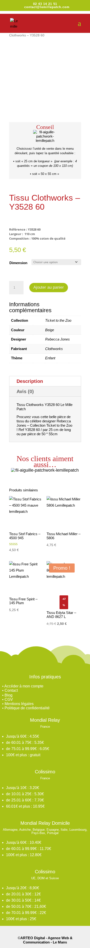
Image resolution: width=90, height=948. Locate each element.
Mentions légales (19, 704)
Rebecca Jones (57, 339)
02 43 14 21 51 (45, 4)
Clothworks (54, 349)
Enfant (50, 358)
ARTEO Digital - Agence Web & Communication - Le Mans (46, 940)
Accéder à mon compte (23, 686)
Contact (11, 690)
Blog (8, 695)
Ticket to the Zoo (58, 320)
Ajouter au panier (48, 287)
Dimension (18, 263)
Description (30, 381)
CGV (9, 699)
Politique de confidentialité (27, 708)
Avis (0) (25, 391)
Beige (49, 330)
